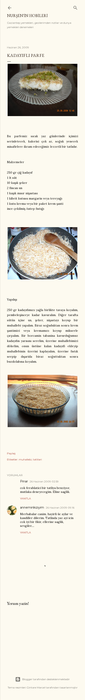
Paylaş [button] (11, 453)
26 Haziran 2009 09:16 (60, 507)
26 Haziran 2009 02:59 (44, 481)
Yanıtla (25, 498)
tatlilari (37, 459)
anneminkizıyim (32, 507)
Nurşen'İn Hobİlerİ (27, 15)
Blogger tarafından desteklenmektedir (46, 679)
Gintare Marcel (36, 687)
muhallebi (25, 459)
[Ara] (75, 7)
